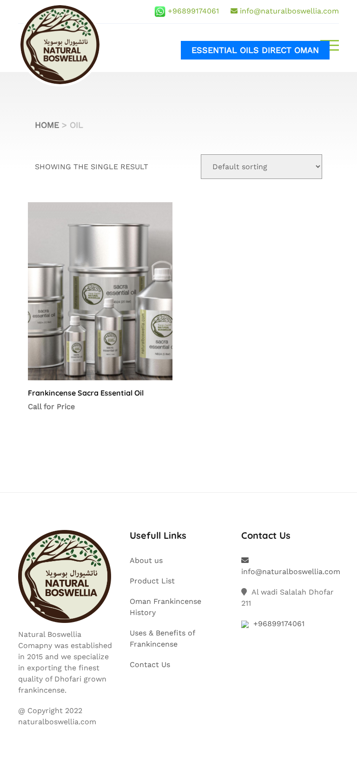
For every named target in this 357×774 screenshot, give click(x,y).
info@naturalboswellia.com (289, 11)
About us (146, 560)
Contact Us (150, 664)
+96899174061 (193, 11)
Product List (152, 580)
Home (47, 125)
